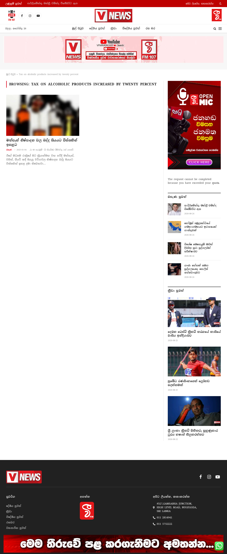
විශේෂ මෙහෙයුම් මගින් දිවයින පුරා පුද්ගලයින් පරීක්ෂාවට (198, 248)
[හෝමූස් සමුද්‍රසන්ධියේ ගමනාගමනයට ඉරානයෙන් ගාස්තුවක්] (174, 227)
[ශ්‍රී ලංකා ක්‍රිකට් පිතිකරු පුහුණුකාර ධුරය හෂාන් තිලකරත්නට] (194, 411)
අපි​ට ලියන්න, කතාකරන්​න (200, 3)
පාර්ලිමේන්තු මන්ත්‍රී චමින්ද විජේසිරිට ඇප (200, 207)
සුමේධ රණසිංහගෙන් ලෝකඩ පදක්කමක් (188, 383)
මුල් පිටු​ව (11, 74)
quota (215, 182)
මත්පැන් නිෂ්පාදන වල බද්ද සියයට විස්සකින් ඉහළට (41, 142)
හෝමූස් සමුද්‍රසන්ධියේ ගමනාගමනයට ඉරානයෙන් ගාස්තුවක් (63, 3)
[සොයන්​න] (215, 29)
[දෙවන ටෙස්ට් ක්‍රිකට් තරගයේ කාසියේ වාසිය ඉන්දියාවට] (194, 312)
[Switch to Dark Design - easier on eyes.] (220, 3)
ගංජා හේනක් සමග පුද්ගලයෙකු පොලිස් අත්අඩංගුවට (196, 269)
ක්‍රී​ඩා (113, 28)
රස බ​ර (150, 28)
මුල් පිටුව (78, 28)
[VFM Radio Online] (10, 15)
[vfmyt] (113, 49)
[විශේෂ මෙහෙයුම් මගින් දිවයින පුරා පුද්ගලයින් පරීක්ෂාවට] (174, 248)
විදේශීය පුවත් (131, 28)
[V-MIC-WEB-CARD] (194, 125)
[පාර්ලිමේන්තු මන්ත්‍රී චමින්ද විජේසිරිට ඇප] (174, 209)
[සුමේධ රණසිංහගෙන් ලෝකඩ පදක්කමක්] (194, 361)
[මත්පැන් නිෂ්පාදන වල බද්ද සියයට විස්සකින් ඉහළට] (42, 115)
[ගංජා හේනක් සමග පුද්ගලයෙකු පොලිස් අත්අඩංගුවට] (174, 269)
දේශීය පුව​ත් (97, 28)
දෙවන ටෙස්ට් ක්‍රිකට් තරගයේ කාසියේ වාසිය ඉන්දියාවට (194, 334)
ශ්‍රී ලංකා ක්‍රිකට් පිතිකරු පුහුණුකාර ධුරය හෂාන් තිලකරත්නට (193, 432)
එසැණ (9, 149)
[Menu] (220, 29)
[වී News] (113, 15)
